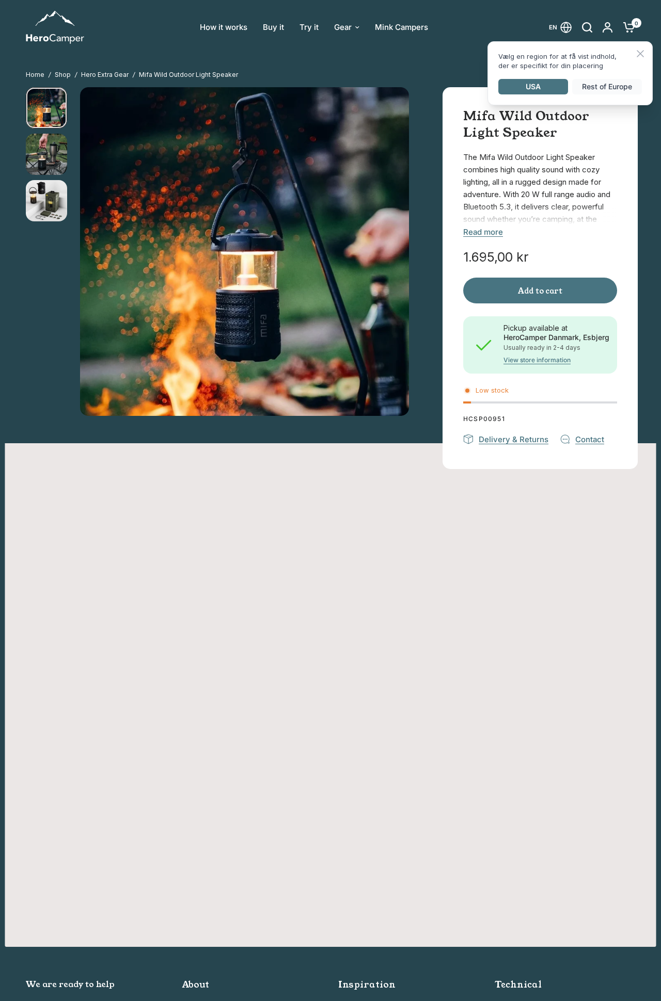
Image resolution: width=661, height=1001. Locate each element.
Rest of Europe (607, 86)
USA (533, 86)
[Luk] (640, 54)
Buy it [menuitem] (273, 27)
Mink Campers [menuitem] (401, 27)
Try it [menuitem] (309, 27)
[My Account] (607, 27)
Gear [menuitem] (343, 27)
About (195, 984)
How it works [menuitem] (223, 27)
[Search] (587, 27)
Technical (518, 984)
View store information (537, 360)
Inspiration (367, 984)
